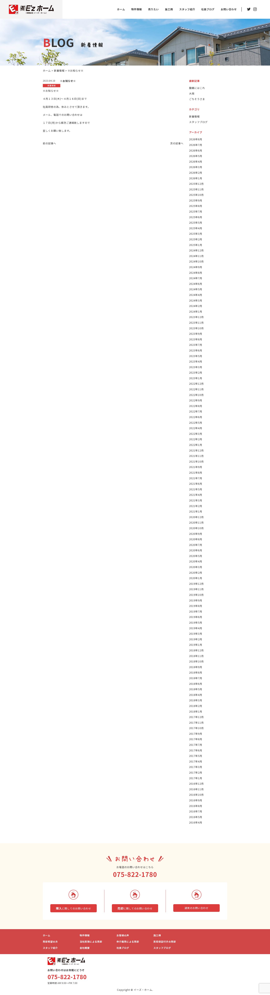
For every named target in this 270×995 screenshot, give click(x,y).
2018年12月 (196, 650)
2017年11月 (196, 722)
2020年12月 (196, 517)
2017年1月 (195, 778)
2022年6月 (195, 417)
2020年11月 (196, 522)
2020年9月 (195, 534)
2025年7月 (195, 211)
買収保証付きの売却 (164, 941)
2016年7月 (195, 811)
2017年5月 (195, 756)
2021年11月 (196, 456)
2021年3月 (195, 500)
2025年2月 (195, 239)
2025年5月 (195, 222)
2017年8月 (195, 739)
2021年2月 (195, 506)
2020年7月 (195, 545)
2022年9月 (195, 400)
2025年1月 (195, 245)
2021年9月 (195, 467)
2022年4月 (195, 428)
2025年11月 (196, 189)
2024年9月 (195, 267)
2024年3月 (195, 300)
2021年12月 (196, 450)
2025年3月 (195, 233)
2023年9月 (195, 334)
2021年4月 (195, 495)
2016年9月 (195, 800)
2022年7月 (195, 411)
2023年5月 (195, 356)
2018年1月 (195, 711)
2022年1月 (195, 445)
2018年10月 (196, 661)
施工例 (169, 9)
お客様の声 (123, 935)
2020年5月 (195, 556)
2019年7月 (195, 611)
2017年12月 (196, 717)
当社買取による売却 (91, 941)
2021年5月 (195, 489)
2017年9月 (195, 733)
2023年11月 (196, 322)
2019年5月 (195, 622)
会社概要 (85, 947)
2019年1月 (195, 645)
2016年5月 (195, 817)
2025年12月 (196, 184)
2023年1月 (195, 378)
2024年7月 (195, 278)
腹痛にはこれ (197, 88)
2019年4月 (195, 628)
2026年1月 (195, 178)
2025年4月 (195, 228)
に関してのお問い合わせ (73, 908)
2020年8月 (195, 539)
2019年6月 (195, 617)
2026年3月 (195, 167)
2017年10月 (196, 728)
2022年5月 (195, 422)
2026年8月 (195, 139)
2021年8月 (195, 472)
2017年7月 (195, 745)
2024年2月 (195, 306)
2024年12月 (196, 250)
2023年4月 (195, 361)
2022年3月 (195, 434)
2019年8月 (195, 606)
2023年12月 (196, 317)
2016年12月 (196, 783)
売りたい (153, 9)
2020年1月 (195, 578)
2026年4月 (195, 161)
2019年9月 (195, 600)
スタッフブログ (198, 122)
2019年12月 (196, 584)
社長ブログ (208, 9)
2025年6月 (195, 217)
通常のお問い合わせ (196, 908)
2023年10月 (196, 328)
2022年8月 (195, 406)
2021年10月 (196, 461)
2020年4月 (195, 561)
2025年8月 (195, 206)
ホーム (121, 9)
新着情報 (194, 116)
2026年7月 (195, 145)
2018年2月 (195, 706)
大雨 (191, 93)
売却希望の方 (50, 941)
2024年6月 (195, 284)
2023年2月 (195, 372)
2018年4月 (195, 695)
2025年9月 (195, 200)
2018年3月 (195, 700)
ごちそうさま (197, 99)
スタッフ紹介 (187, 9)
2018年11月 (196, 656)
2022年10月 (196, 395)
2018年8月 (195, 672)
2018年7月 (195, 678)
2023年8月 (195, 339)
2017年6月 (195, 750)
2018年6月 (195, 684)
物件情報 (136, 9)
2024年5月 (195, 289)
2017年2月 (195, 772)
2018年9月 (195, 667)
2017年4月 (195, 761)
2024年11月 (196, 256)
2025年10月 (196, 195)
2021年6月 (195, 483)
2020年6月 (195, 550)
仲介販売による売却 (128, 941)
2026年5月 (195, 156)
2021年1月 (195, 511)
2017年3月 (195, 767)
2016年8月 (195, 806)
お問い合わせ (229, 9)
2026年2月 (195, 172)
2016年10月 (196, 794)
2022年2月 (195, 439)
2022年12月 (196, 383)
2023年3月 (195, 367)
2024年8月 (195, 272)
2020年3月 (195, 567)
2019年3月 (195, 633)
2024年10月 (196, 261)
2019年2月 (195, 639)
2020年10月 (196, 528)
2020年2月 (195, 572)
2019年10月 (196, 595)
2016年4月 (195, 822)
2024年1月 (195, 311)
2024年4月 (195, 295)
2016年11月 (196, 789)
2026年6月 (195, 150)
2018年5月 (195, 689)
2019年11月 (196, 589)
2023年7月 (195, 345)
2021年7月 (195, 478)
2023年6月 (195, 350)
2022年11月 (196, 389)
